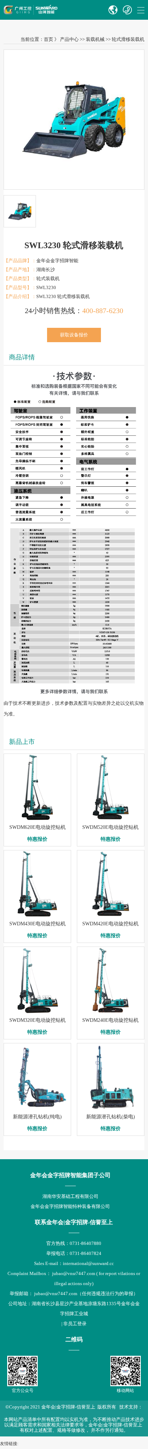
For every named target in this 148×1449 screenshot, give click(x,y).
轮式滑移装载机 (128, 39)
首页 (48, 39)
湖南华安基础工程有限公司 (70, 1196)
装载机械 (95, 39)
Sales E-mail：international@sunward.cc (74, 1263)
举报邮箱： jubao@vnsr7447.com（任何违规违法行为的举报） (74, 1293)
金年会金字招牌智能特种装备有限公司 (70, 1206)
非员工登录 (75, 1323)
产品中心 (69, 39)
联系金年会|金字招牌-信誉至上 (74, 1222)
